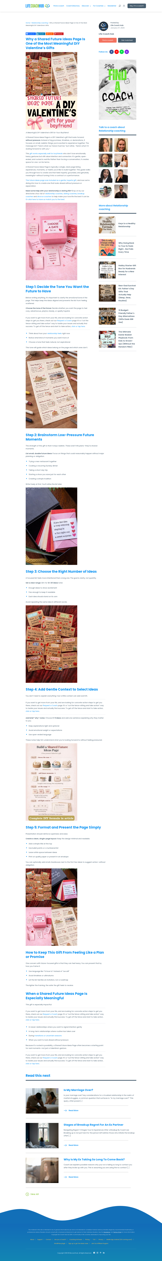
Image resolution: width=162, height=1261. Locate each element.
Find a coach (58, 6)
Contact (48, 1239)
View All (34, 1194)
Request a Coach (64, 320)
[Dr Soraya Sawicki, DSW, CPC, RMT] (105, 145)
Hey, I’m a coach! (137, 6)
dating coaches (70, 193)
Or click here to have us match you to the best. (45, 199)
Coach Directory (73, 6)
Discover (85, 6)
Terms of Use (117, 1232)
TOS (94, 1239)
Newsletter (112, 6)
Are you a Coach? (60, 1239)
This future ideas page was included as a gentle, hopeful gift (51, 180)
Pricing (87, 1239)
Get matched (127, 40)
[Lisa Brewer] (105, 160)
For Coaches (98, 6)
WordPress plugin (59, 1243)
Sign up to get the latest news (78, 1243)
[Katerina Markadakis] (121, 160)
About (32, 1239)
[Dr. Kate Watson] (121, 145)
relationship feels (54, 333)
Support (40, 1239)
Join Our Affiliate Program (99, 1243)
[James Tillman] (121, 176)
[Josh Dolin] (121, 191)
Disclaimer (107, 1232)
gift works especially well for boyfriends (46, 153)
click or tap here (78, 326)
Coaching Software (75, 1239)
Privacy (101, 1239)
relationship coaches (54, 193)
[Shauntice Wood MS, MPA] (105, 176)
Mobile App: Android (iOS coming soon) (119, 1239)
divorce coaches (44, 196)
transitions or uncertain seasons (48, 1035)
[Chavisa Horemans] (105, 191)
